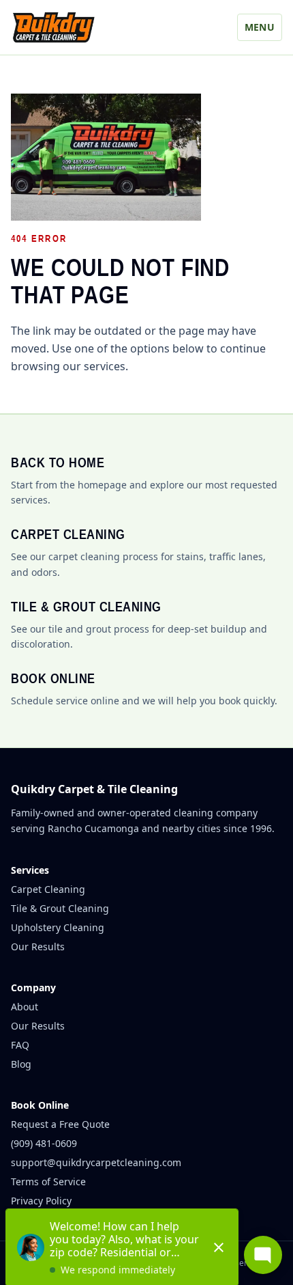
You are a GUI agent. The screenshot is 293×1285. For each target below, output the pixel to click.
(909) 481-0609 (44, 1143)
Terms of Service (48, 1181)
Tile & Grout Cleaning (60, 908)
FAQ (20, 1044)
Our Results (38, 946)
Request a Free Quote (60, 1124)
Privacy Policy (41, 1200)
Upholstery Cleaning (57, 927)
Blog (21, 1064)
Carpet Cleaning (48, 889)
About (24, 1006)
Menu (260, 26)
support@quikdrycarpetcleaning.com (96, 1162)
